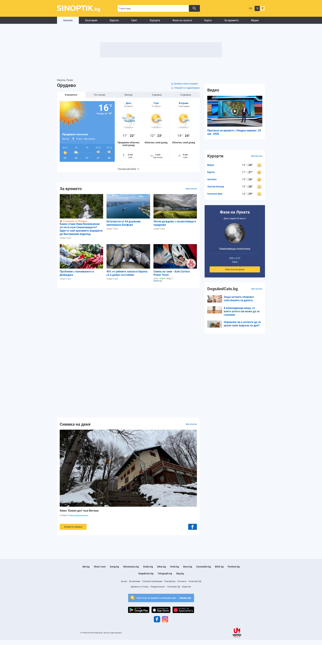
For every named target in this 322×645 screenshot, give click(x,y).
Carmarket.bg (203, 566)
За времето (231, 20)
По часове (99, 94)
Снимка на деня (75, 424)
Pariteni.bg (234, 566)
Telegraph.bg (165, 573)
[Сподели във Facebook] (192, 527)
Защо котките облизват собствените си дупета (239, 298)
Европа (114, 20)
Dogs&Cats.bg (145, 573)
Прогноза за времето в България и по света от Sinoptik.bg (80, 8)
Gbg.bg (180, 573)
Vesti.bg (174, 566)
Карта (208, 20)
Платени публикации (152, 581)
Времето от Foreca (139, 587)
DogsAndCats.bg (222, 288)
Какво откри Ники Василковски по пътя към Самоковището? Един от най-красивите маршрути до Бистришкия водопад (81, 229)
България (91, 20)
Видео (255, 20)
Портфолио (169, 581)
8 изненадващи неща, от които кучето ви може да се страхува (242, 311)
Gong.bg (114, 566)
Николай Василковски (78, 515)
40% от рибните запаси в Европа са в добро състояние (126, 273)
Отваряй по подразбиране (187, 88)
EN (250, 8)
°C (257, 8)
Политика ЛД (195, 581)
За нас (124, 581)
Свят (134, 20)
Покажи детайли (127, 169)
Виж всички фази (234, 269)
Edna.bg (161, 566)
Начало (68, 20)
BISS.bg (219, 566)
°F (262, 8)
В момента (71, 94)
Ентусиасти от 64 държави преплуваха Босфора (123, 223)
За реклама (134, 581)
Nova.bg (187, 566)
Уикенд (128, 94)
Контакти (181, 581)
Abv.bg (86, 566)
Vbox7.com (100, 566)
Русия (69, 80)
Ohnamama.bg (131, 566)
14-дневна (185, 94)
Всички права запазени (113, 633)
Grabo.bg (148, 566)
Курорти (155, 20)
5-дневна (157, 94)
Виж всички (191, 189)
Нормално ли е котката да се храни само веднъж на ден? (242, 323)
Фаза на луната (182, 20)
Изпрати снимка (73, 526)
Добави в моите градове (186, 84)
